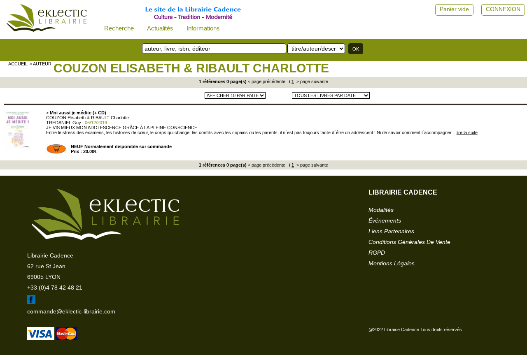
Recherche (119, 28)
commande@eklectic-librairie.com (71, 311)
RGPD (376, 252)
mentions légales (391, 263)
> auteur (40, 63)
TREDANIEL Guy (63, 122)
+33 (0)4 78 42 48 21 (54, 287)
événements (384, 220)
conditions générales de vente (409, 242)
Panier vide (454, 9)
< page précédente (266, 81)
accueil (18, 63)
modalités (381, 210)
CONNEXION (503, 9)
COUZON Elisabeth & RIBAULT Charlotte (191, 68)
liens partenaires (391, 231)
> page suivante (311, 81)
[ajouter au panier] (56, 152)
